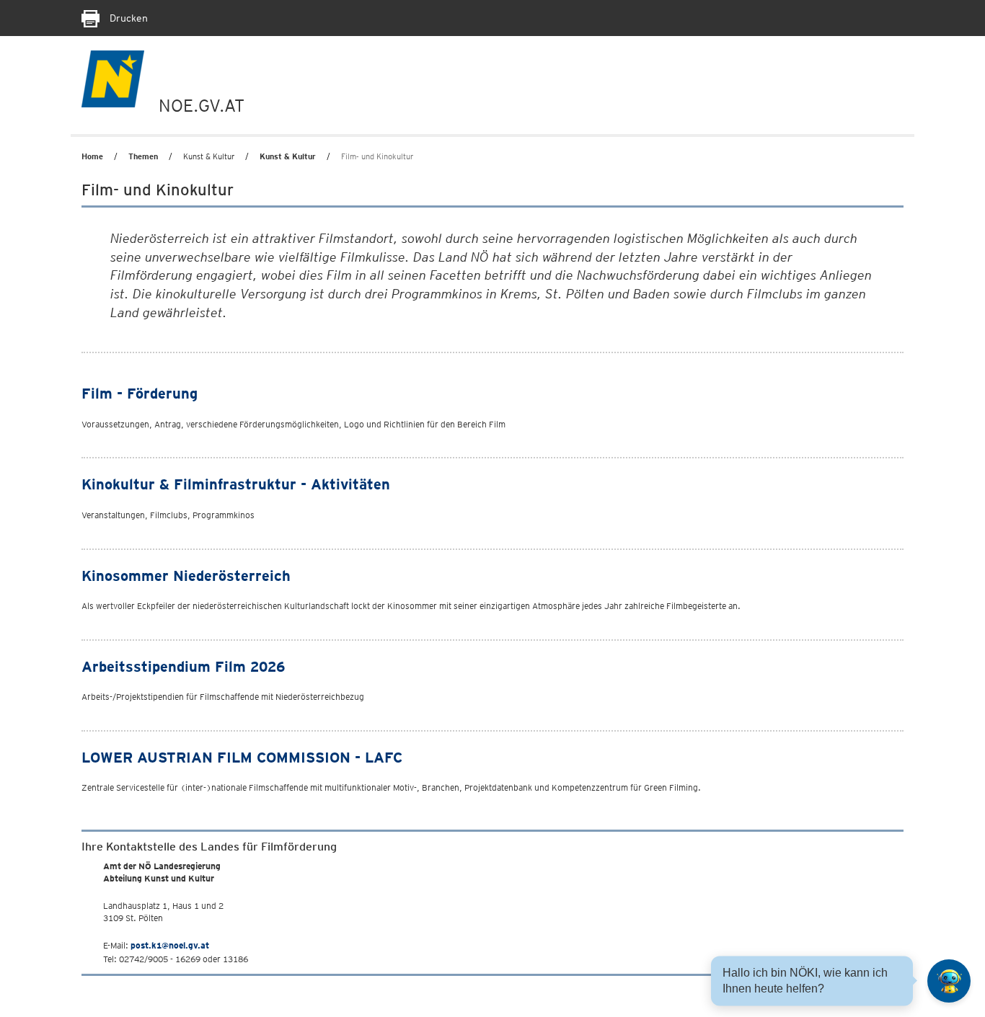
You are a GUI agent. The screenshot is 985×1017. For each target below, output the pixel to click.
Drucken (127, 18)
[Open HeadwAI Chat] (949, 981)
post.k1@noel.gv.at (170, 945)
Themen (143, 156)
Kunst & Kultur (288, 156)
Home (92, 156)
